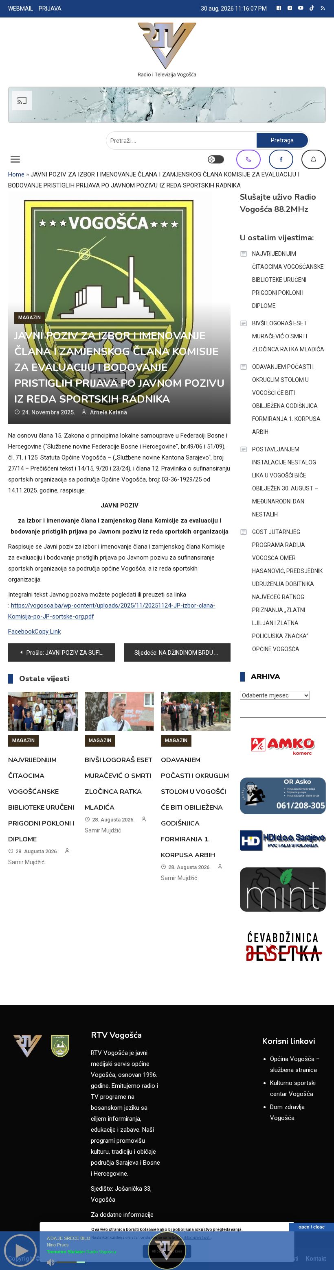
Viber (248, 159)
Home (16, 174)
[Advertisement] (167, 105)
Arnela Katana (108, 412)
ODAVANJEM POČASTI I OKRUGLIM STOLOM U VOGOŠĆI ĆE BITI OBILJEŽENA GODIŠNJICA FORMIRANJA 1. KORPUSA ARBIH (195, 808)
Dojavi (313, 159)
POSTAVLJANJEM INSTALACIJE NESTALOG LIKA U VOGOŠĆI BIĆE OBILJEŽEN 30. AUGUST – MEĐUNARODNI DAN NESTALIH (285, 482)
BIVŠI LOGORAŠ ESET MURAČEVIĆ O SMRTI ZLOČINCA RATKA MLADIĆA (288, 336)
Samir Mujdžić (26, 862)
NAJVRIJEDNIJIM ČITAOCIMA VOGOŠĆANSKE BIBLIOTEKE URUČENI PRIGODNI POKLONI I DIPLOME (288, 280)
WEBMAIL (20, 8)
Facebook (281, 159)
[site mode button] (216, 159)
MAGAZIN (29, 317)
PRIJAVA (50, 8)
